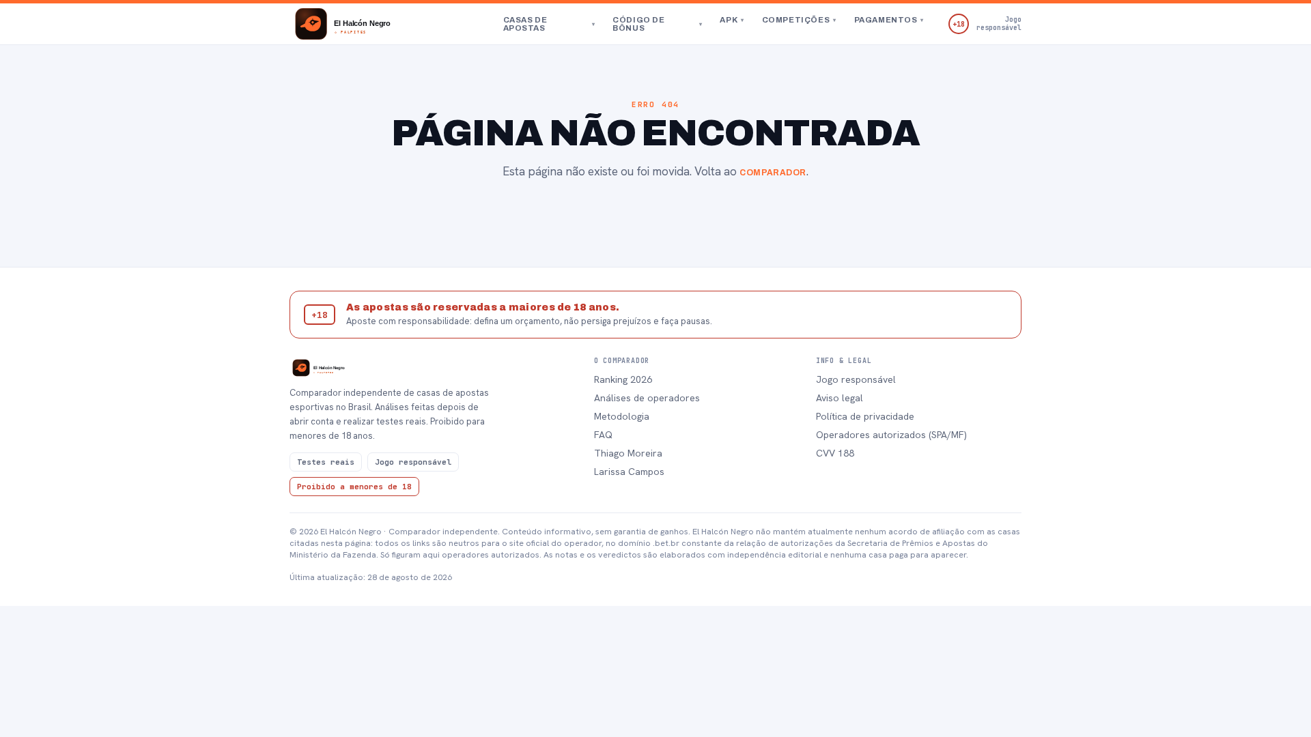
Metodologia (621, 416)
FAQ (603, 435)
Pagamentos (889, 20)
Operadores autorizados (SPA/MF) (891, 435)
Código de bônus (657, 24)
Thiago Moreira (628, 453)
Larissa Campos (629, 471)
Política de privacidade (865, 416)
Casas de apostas (549, 24)
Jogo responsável (856, 379)
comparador (772, 172)
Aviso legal (839, 398)
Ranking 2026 (623, 379)
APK (732, 20)
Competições (799, 20)
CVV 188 (835, 453)
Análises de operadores (647, 398)
